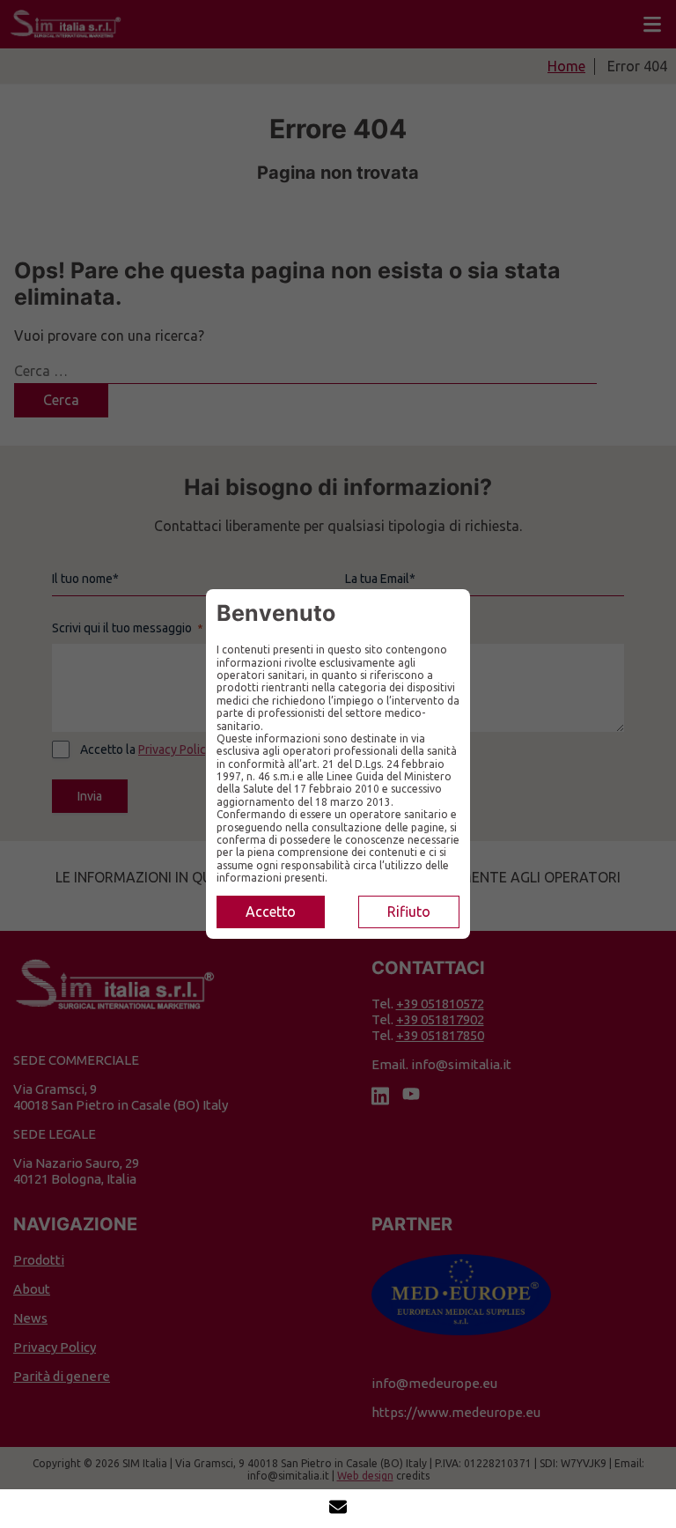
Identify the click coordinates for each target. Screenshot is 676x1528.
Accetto (271, 911)
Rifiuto (408, 911)
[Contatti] (338, 1508)
